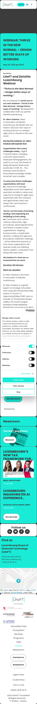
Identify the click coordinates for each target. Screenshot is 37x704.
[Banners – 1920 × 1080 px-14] (18, 461)
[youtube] (15, 531)
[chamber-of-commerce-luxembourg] (28, 611)
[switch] (32, 352)
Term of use (18, 685)
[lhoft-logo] (8, 3)
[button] (19, 581)
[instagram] (27, 531)
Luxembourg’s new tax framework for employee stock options (17, 458)
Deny (18, 392)
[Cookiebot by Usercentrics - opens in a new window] (26, 310)
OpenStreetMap (16, 592)
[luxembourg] (9, 611)
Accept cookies (18, 380)
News (5, 480)
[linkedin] (9, 531)
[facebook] (21, 531)
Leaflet (5, 590)
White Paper (14, 480)
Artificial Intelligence (13, 505)
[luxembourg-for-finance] (9, 619)
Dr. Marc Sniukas (10, 274)
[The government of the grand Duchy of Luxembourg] (12, 607)
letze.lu (23, 701)
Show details (25, 374)
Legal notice (18, 674)
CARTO (22, 590)
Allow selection (18, 386)
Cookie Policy (18, 679)
